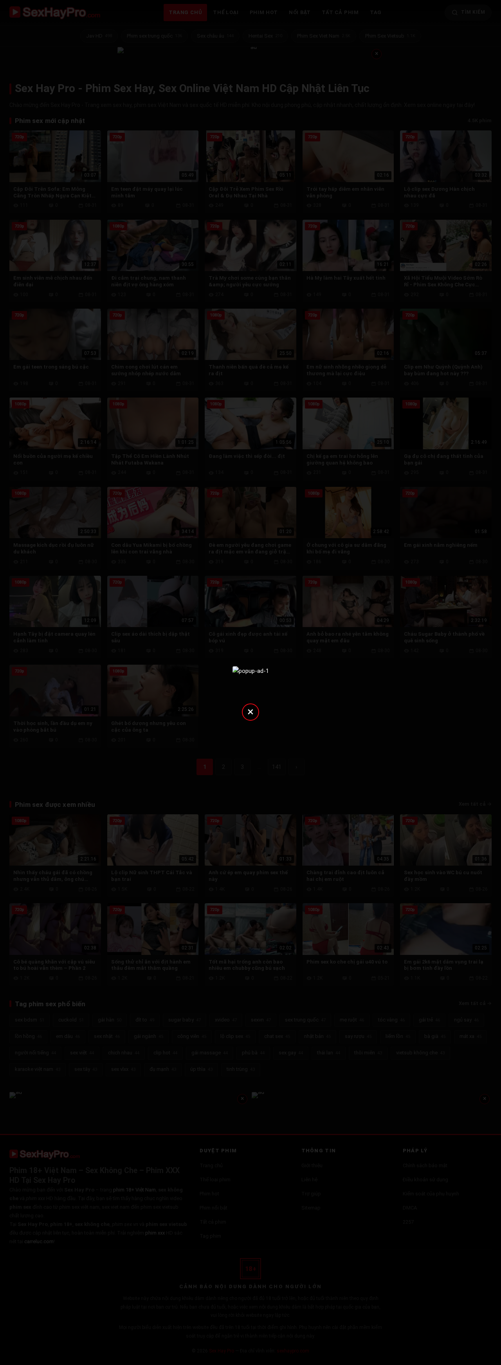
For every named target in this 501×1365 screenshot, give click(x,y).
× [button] (250, 711)
